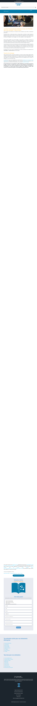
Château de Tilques (7, 660)
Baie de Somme (14, 567)
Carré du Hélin (6, 665)
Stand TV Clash (20, 573)
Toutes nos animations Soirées (18, 575)
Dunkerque (16, 568)
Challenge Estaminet (13, 573)
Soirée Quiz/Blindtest (7, 643)
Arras (11, 568)
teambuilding (29, 564)
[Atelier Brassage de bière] (18, 600)
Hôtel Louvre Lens (7, 666)
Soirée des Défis (6, 646)
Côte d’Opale (25, 567)
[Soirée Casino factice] (18, 93)
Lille (31, 566)
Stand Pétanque (7, 650)
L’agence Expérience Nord (18, 690)
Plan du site (18, 696)
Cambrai (19, 568)
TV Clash (5, 651)
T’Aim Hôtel (6, 662)
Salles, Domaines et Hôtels (18, 693)
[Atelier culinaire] (18, 603)
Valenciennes (8, 568)
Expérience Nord (6, 10)
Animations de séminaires (18, 691)
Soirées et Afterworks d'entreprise (15, 10)
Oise (22, 568)
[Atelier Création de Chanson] (18, 602)
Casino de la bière (6, 573)
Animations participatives (25, 10)
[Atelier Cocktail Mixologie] (18, 601)
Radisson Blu (6, 661)
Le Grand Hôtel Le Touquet (8, 659)
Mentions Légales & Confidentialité (18, 698)
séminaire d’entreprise (11, 565)
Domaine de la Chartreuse (8, 667)
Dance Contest (6, 645)
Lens (13, 568)
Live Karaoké (6, 644)
